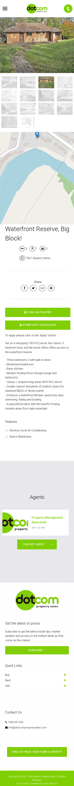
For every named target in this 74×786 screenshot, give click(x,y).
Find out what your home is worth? (37, 751)
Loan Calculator (39, 312)
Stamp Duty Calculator (39, 325)
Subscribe (35, 650)
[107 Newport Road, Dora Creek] (37, 45)
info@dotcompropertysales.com (27, 727)
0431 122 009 (38, 528)
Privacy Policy (23, 783)
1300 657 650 (15, 722)
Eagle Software (50, 783)
